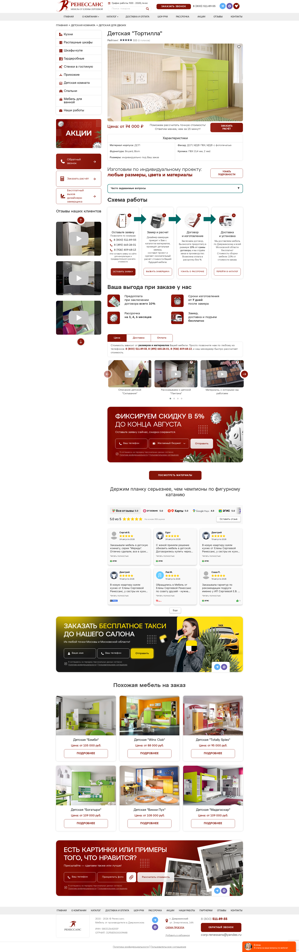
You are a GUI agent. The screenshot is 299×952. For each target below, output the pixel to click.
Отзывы (218, 17)
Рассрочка (182, 17)
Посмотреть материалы (175, 475)
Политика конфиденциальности (131, 947)
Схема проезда (175, 928)
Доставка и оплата (137, 17)
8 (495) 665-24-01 (204, 2)
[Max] (229, 6)
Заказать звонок (173, 6)
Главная (69, 17)
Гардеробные (74, 58)
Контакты (236, 17)
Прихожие (72, 74)
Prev (80, 220)
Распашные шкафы (78, 42)
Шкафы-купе (73, 50)
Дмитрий (124, 572)
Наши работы (74, 110)
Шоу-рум (163, 17)
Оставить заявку (123, 272)
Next (80, 341)
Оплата (161, 338)
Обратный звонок (221, 927)
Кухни (68, 34)
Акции (201, 17)
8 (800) (214, 919)
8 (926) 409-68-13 (204, 10)
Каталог (111, 17)
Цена (117, 338)
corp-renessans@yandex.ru (221, 934)
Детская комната (83, 25)
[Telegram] (223, 6)
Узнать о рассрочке (192, 272)
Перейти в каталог (227, 272)
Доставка (139, 338)
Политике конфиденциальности (134, 455)
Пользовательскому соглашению (164, 455)
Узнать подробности (226, 173)
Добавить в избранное (178, 935)
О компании (89, 17)
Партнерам (205, 911)
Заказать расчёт (227, 127)
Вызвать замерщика (158, 272)
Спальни (70, 91)
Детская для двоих (112, 25)
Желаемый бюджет (169, 443)
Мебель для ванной (73, 101)
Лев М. (169, 572)
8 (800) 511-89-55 (204, 6)
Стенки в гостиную (78, 66)
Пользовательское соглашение (168, 947)
